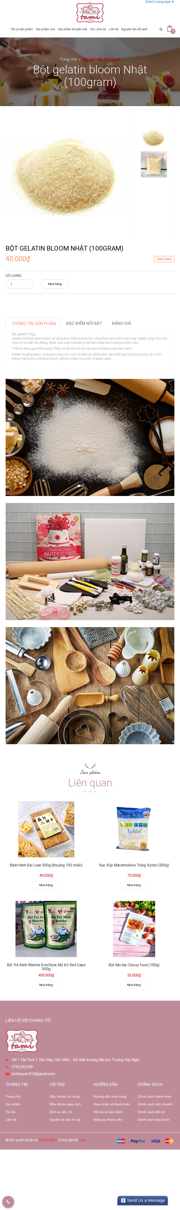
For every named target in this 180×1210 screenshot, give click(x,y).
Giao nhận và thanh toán (112, 1104)
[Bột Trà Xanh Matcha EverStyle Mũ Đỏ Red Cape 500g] (46, 929)
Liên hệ (113, 29)
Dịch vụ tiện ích (61, 1112)
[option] (154, 138)
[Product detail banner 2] (90, 561)
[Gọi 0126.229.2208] (8, 1202)
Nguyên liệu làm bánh (101, 59)
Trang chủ (13, 1096)
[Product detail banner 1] (90, 437)
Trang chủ (68, 59)
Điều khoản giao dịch (65, 1104)
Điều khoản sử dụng (65, 1096)
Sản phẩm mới (45, 29)
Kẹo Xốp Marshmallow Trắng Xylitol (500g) (134, 865)
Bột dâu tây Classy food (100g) (134, 965)
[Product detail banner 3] (90, 685)
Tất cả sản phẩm (22, 29)
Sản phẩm (13, 1104)
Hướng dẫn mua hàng (110, 1096)
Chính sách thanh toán (154, 1096)
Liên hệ (11, 1119)
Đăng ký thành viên (108, 1119)
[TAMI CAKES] (90, 12)
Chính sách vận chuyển (155, 1104)
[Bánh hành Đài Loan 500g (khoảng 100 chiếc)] (46, 829)
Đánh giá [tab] (121, 323)
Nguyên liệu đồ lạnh (134, 29)
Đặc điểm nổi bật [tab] (84, 323)
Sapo (83, 1140)
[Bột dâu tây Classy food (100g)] (134, 929)
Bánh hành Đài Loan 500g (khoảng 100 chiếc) (46, 865)
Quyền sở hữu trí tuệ (65, 1119)
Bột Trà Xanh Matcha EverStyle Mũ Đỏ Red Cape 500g (46, 967)
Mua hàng (55, 284)
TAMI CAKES (47, 1140)
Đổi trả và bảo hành (108, 1112)
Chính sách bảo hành (153, 1119)
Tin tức (11, 1112)
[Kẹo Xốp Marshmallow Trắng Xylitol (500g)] (134, 829)
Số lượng (13, 276)
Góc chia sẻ (98, 29)
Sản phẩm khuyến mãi (72, 29)
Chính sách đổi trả (151, 1112)
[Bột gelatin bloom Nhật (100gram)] (67, 176)
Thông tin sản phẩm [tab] (34, 323)
